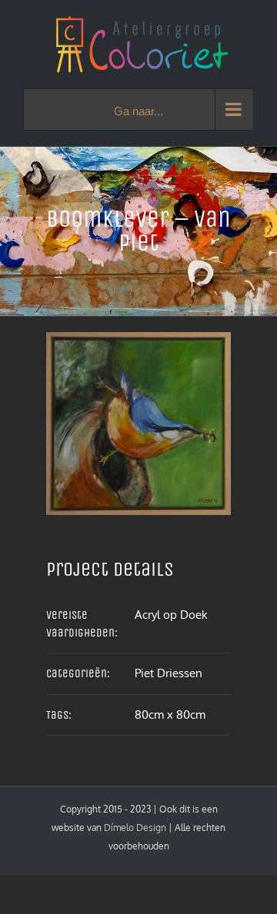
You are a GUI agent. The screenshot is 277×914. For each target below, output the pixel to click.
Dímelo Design (135, 827)
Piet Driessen (168, 673)
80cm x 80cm (170, 714)
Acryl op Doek (171, 614)
